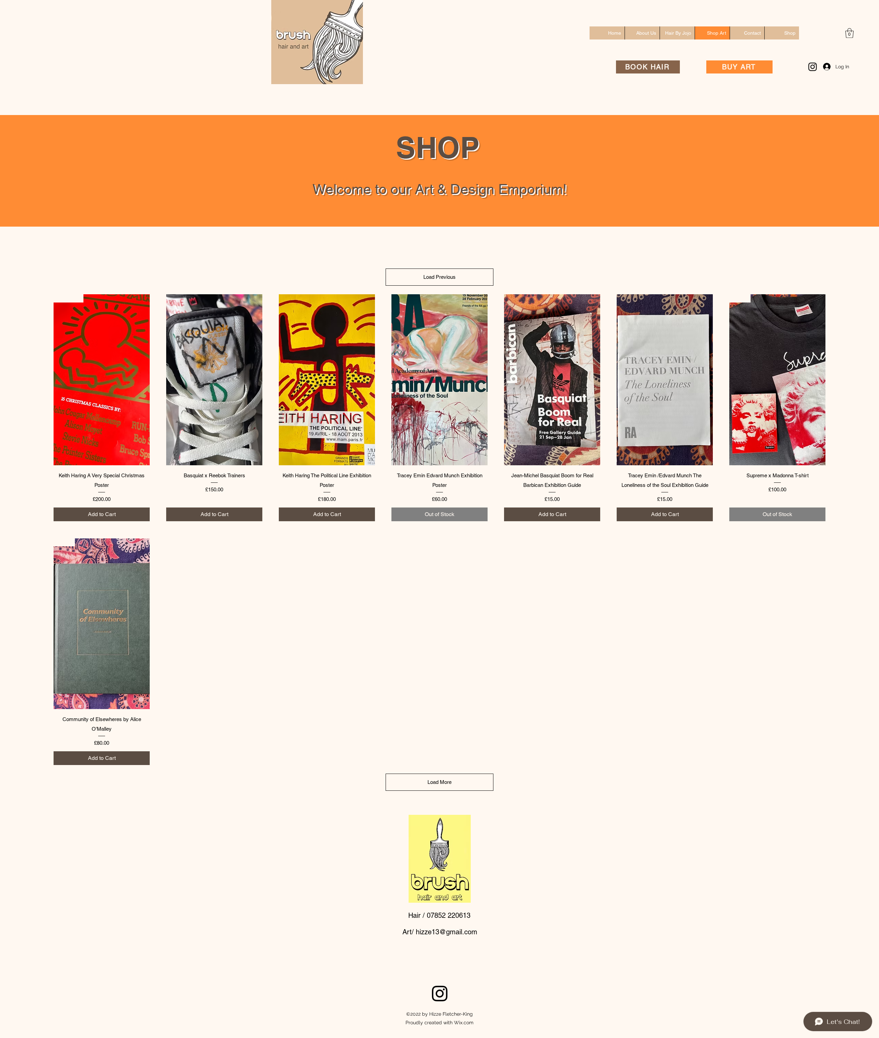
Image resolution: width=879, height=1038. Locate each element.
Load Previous (439, 277)
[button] (849, 33)
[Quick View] (214, 379)
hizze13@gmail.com (446, 932)
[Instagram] (812, 66)
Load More (439, 782)
